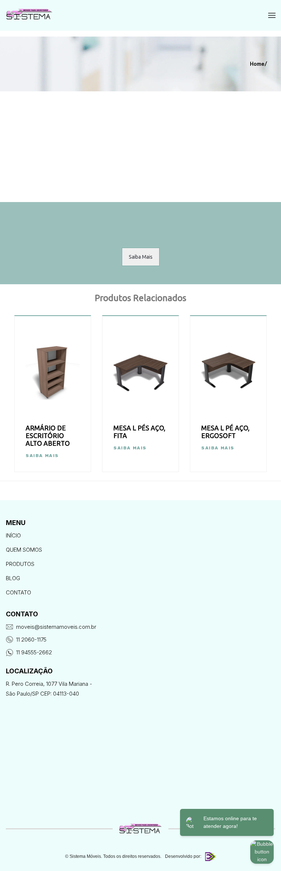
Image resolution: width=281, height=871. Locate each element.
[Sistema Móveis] (29, 15)
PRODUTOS (20, 563)
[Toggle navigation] (272, 16)
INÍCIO (13, 535)
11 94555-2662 (34, 652)
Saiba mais (42, 455)
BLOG (13, 578)
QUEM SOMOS (24, 549)
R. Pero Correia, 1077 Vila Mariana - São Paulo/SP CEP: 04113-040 (49, 688)
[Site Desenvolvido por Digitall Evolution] (209, 856)
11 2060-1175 (31, 639)
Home (257, 64)
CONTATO (18, 592)
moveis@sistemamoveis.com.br (56, 626)
